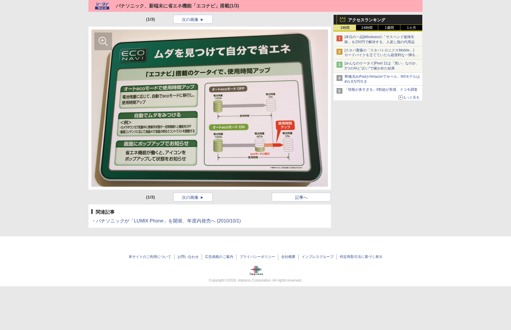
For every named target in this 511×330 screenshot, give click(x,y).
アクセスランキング (366, 19)
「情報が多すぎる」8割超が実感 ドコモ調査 (381, 89)
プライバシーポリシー (257, 257)
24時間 (367, 28)
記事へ (301, 197)
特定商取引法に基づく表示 (361, 257)
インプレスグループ (318, 257)
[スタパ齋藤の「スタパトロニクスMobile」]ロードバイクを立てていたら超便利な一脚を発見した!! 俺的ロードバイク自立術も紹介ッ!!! (382, 55)
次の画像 (190, 19)
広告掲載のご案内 (219, 257)
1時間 (345, 28)
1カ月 (411, 28)
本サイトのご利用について (150, 257)
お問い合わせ (188, 257)
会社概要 (288, 257)
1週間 (389, 28)
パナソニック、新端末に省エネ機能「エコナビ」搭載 (172, 5)
